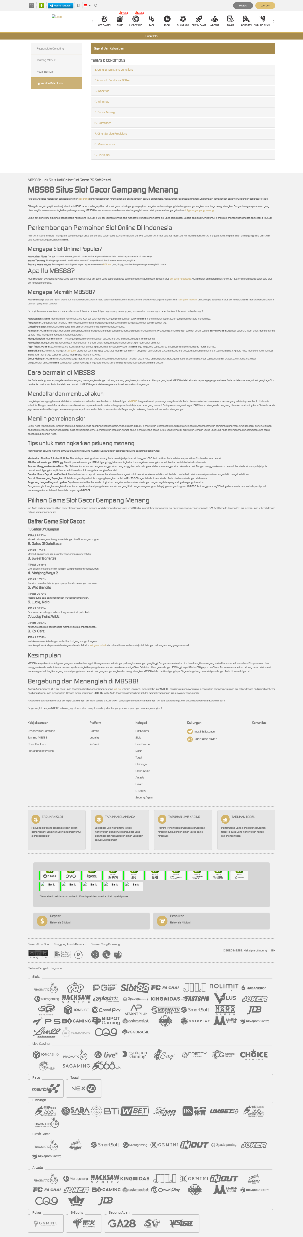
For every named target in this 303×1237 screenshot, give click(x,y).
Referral (94, 744)
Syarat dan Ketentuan (50, 83)
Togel (167, 25)
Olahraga (183, 25)
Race (151, 25)
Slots (120, 25)
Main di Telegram (62, 5)
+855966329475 (206, 739)
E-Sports (246, 25)
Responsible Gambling (50, 48)
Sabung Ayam (262, 25)
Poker (230, 25)
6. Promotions (102, 123)
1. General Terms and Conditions (113, 69)
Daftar (265, 5)
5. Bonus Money (104, 112)
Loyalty (94, 737)
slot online (84, 198)
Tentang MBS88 (46, 60)
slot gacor (71, 350)
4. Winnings (101, 101)
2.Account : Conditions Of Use (112, 80)
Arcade (214, 25)
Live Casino (135, 25)
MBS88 (133, 401)
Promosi (95, 731)
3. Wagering (101, 91)
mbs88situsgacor (205, 731)
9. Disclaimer (102, 155)
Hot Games (104, 25)
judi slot (117, 689)
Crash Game (199, 25)
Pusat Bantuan (45, 71)
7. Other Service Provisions (110, 133)
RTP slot (107, 264)
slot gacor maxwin (188, 299)
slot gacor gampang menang (199, 210)
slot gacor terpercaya (180, 278)
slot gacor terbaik (98, 645)
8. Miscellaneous (104, 144)
